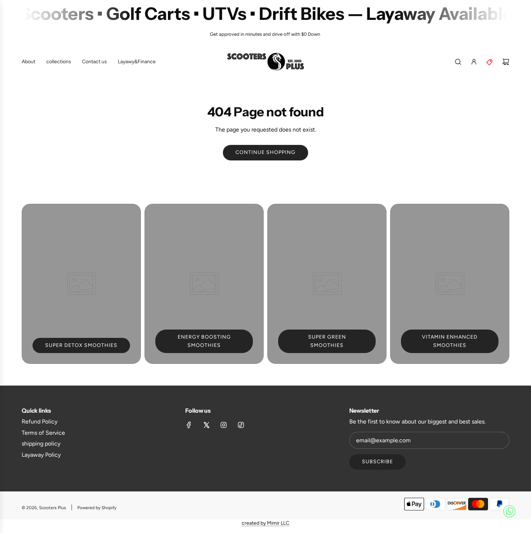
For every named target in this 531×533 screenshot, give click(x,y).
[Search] (458, 62)
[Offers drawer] (490, 62)
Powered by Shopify (96, 507)
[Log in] (474, 62)
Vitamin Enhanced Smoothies (450, 341)
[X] (206, 425)
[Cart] (506, 62)
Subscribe (377, 462)
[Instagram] (224, 425)
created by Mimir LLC (265, 523)
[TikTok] (241, 425)
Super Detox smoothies (81, 345)
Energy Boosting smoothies (204, 341)
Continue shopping (265, 152)
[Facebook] (189, 425)
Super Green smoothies (327, 341)
